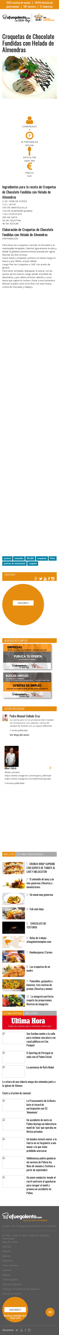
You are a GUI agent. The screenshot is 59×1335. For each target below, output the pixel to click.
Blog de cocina (9, 1241)
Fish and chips (37, 909)
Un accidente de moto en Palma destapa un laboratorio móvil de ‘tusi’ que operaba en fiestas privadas (41, 1125)
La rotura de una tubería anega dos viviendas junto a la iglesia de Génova (29, 1083)
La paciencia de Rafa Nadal (40, 1067)
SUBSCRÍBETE (23, 602)
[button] (5, 766)
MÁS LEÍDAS (31, 1013)
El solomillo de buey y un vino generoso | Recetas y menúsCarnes (40, 883)
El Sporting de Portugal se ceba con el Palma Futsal (39, 1055)
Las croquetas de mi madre (38, 969)
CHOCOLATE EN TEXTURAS (36, 925)
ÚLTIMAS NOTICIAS (12, 1013)
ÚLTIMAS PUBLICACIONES (30, 854)
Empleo (6, 1274)
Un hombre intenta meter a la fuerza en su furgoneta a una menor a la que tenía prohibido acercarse (41, 1145)
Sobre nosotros (10, 1265)
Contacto (7, 1270)
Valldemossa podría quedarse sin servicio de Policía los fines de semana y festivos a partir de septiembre (41, 1164)
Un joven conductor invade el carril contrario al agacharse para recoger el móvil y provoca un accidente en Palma (41, 1185)
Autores (6, 1255)
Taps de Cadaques (12, 1284)
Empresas (7, 1260)
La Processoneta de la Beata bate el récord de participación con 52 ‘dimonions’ (41, 1106)
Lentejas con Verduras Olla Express (20, 1288)
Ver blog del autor (19, 734)
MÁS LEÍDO (9, 854)
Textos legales (10, 1279)
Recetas (6, 1246)
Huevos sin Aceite (11, 1293)
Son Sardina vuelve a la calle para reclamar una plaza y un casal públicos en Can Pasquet (41, 1039)
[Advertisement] (29, 425)
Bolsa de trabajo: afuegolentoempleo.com (38, 940)
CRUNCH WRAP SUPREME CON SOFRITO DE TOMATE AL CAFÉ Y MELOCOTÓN (40, 867)
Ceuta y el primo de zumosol (16, 1093)
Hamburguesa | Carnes (40, 952)
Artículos (6, 1251)
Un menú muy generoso (41, 895)
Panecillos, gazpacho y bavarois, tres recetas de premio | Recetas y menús (39, 985)
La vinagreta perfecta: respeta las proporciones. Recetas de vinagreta (40, 1000)
